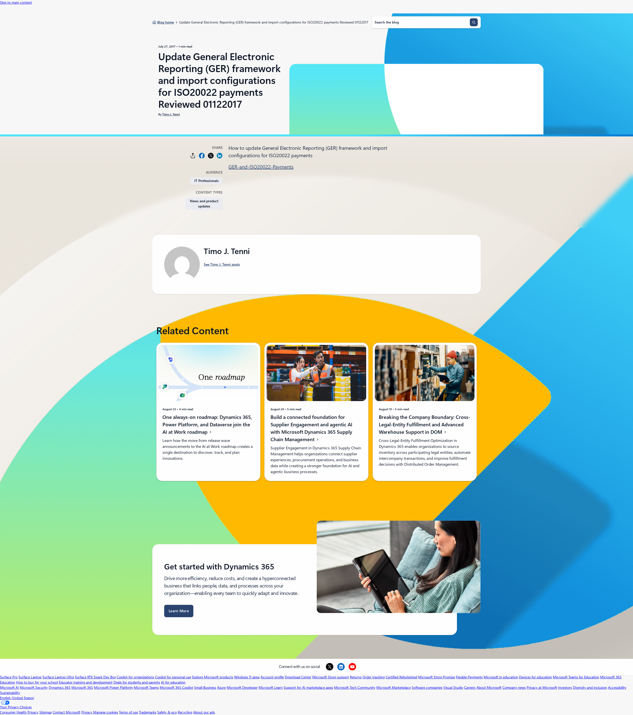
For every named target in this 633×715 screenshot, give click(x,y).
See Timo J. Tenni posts (222, 264)
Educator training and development (86, 682)
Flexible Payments (469, 677)
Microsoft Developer (242, 687)
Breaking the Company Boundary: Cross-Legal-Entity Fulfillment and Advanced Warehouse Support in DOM (424, 424)
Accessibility (617, 687)
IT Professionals (206, 181)
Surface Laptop (30, 677)
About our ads (204, 712)
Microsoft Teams (146, 687)
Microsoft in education (501, 677)
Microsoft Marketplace (393, 687)
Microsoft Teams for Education (576, 677)
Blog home (165, 22)
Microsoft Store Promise (436, 677)
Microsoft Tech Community (354, 687)
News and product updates (204, 203)
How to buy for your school (37, 682)
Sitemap (45, 712)
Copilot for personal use (173, 677)
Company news (514, 687)
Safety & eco (167, 712)
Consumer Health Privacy (19, 712)
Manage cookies (105, 712)
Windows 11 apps (247, 677)
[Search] (474, 22)
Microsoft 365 (82, 687)
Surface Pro (9, 677)
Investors (565, 687)
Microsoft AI (9, 687)
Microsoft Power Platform (113, 687)
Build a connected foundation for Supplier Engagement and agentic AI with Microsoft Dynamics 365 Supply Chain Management (311, 428)
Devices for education (535, 677)
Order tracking (373, 677)
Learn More (179, 611)
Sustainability (10, 693)
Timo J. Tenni (171, 114)
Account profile (272, 677)
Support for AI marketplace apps (308, 687)
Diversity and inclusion (590, 687)
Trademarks (147, 712)
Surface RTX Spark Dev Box (95, 677)
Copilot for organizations (135, 677)
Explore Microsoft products (212, 677)
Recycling (185, 712)
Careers (469, 687)
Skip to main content (16, 2)
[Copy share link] (193, 155)
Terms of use (128, 712)
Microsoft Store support (330, 677)
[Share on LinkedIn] (220, 155)
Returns (356, 677)
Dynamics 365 (59, 687)
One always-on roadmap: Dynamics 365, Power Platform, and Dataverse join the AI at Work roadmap (207, 424)
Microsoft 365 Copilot (176, 687)
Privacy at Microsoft (542, 687)
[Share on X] (211, 155)
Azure (221, 687)
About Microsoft (488, 687)
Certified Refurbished (401, 677)
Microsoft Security (34, 687)
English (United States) (17, 698)
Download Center (298, 677)
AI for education (173, 682)
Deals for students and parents (136, 682)
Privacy (87, 712)
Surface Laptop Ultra (58, 677)
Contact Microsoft (66, 712)
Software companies (427, 687)
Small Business (205, 687)
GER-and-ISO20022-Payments (261, 167)
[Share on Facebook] (202, 155)
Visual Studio (453, 687)
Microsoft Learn (271, 687)
